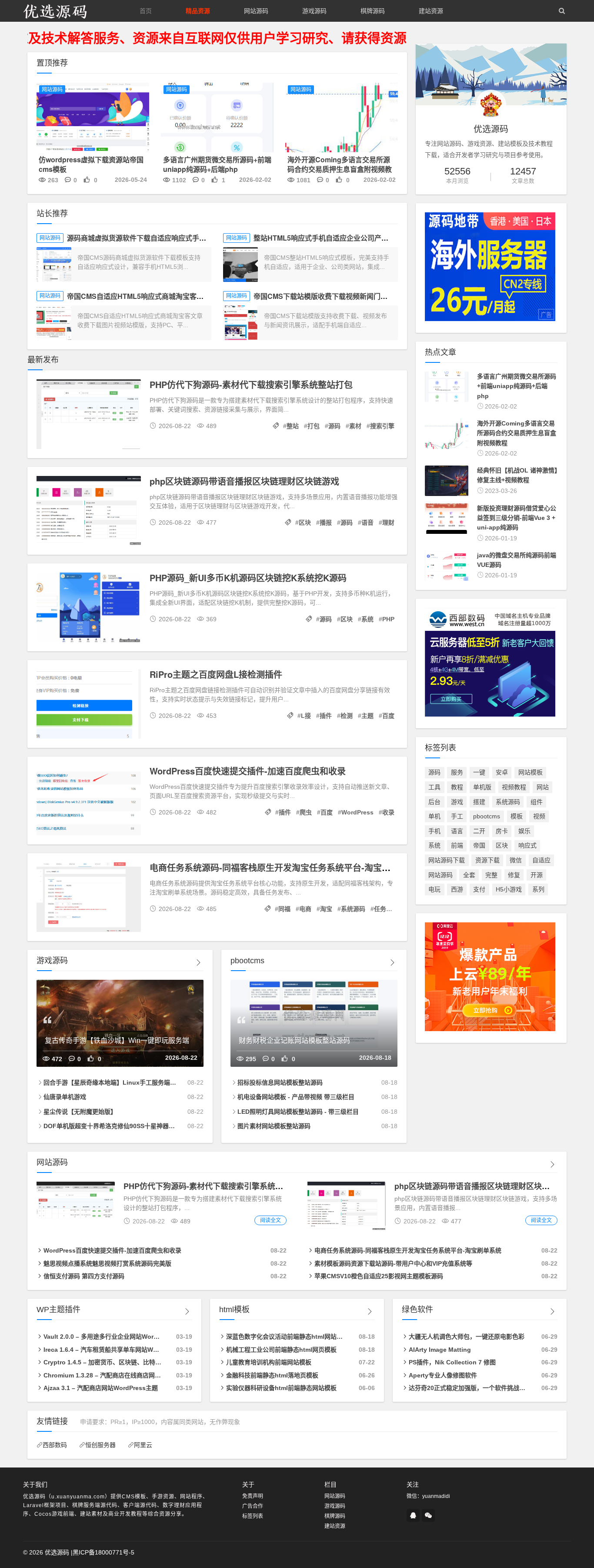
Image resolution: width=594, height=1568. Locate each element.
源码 (334, 425)
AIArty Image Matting (440, 1349)
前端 (457, 845)
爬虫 (306, 812)
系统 (367, 619)
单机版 (482, 787)
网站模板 (530, 772)
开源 (537, 874)
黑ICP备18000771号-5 (103, 1552)
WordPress (357, 812)
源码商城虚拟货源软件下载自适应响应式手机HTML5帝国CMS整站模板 (177, 238)
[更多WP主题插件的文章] (187, 1311)
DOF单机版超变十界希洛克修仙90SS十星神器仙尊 (110, 1125)
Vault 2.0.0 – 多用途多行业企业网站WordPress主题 (102, 1336)
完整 (491, 874)
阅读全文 (270, 1220)
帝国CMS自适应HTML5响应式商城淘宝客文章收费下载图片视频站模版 (177, 296)
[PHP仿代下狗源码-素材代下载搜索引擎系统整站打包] (89, 415)
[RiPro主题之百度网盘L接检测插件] (89, 705)
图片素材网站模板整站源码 (273, 1125)
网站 (543, 787)
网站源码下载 (446, 860)
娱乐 (524, 831)
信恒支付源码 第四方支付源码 (83, 1276)
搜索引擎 (382, 425)
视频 (539, 816)
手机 (434, 831)
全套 (469, 874)
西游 (457, 889)
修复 (514, 874)
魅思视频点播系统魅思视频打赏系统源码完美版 (107, 1263)
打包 (313, 425)
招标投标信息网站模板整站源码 (280, 1082)
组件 (537, 801)
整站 (293, 425)
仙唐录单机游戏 (64, 1096)
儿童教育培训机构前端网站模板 (268, 1362)
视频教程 (514, 787)
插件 (326, 715)
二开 (479, 831)
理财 (388, 522)
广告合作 (252, 1506)
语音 (367, 522)
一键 (479, 772)
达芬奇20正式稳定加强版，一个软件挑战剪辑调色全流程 (468, 1387)
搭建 (479, 801)
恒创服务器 (100, 1445)
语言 (457, 831)
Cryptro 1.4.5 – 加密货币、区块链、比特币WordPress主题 (102, 1362)
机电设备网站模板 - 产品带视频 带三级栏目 (295, 1096)
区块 (305, 522)
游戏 (457, 801)
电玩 (434, 889)
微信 (516, 860)
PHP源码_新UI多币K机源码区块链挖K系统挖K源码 (248, 577)
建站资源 (431, 10)
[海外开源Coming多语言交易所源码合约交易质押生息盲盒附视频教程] (341, 119)
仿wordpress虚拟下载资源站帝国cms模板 (91, 164)
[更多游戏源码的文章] (198, 962)
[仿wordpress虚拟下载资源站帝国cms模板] (93, 119)
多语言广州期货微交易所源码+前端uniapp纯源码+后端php (217, 164)
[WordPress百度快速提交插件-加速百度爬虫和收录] (89, 802)
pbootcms (486, 816)
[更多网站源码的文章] (552, 1164)
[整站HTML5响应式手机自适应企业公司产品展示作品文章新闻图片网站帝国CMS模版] (240, 264)
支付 (479, 889)
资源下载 (487, 860)
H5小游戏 (509, 889)
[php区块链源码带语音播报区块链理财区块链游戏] (89, 512)
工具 (434, 787)
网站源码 (256, 10)
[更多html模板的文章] (369, 1311)
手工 (457, 816)
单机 (434, 816)
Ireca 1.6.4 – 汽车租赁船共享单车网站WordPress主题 (102, 1349)
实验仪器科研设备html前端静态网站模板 (281, 1387)
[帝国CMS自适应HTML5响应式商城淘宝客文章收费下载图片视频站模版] (54, 322)
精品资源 (198, 10)
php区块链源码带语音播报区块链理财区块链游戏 (244, 481)
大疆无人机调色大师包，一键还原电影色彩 (466, 1336)
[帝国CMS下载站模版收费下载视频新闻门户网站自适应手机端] (240, 322)
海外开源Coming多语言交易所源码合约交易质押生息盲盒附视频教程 (339, 169)
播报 (326, 522)
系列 (538, 889)
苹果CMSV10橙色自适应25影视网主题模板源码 (378, 1276)
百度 (388, 715)
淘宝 (326, 908)
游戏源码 (314, 10)
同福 (284, 908)
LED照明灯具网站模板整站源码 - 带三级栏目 (298, 1111)
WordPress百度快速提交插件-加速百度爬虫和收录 (248, 770)
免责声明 (252, 1496)
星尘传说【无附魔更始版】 (80, 1111)
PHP (388, 619)
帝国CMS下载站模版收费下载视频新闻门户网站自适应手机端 (348, 296)
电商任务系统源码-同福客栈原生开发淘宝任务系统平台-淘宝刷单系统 (283, 867)
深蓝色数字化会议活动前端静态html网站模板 (285, 1336)
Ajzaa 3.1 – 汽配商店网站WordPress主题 (100, 1387)
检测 (346, 715)
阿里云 (143, 1445)
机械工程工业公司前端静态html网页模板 (281, 1349)
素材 (355, 425)
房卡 (502, 831)
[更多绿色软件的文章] (552, 1311)
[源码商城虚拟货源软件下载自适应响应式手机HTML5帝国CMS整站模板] (54, 264)
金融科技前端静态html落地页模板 (272, 1375)
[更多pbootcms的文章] (392, 962)
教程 (457, 787)
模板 (517, 816)
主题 (367, 715)
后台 (434, 801)
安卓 (502, 772)
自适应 (541, 860)
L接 (306, 715)
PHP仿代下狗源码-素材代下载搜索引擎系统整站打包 (251, 384)
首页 (146, 10)
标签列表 (252, 1516)
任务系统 (386, 908)
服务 (457, 772)
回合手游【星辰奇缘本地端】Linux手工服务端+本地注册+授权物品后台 (110, 1082)
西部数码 (55, 1445)
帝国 (479, 845)
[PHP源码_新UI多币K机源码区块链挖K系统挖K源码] (89, 609)
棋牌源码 (372, 10)
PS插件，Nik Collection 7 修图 (452, 1362)
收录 (388, 812)
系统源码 (353, 908)
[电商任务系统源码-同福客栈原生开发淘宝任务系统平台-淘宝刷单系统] (89, 898)
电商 (305, 908)
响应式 (527, 845)
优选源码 (57, 1552)
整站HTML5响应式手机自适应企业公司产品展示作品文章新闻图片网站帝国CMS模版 (384, 238)
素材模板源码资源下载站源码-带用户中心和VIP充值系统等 (393, 1263)
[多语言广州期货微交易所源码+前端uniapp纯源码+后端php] (217, 119)
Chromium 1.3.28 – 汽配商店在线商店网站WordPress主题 (102, 1375)
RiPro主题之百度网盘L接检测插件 (216, 674)
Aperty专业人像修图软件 (443, 1375)
